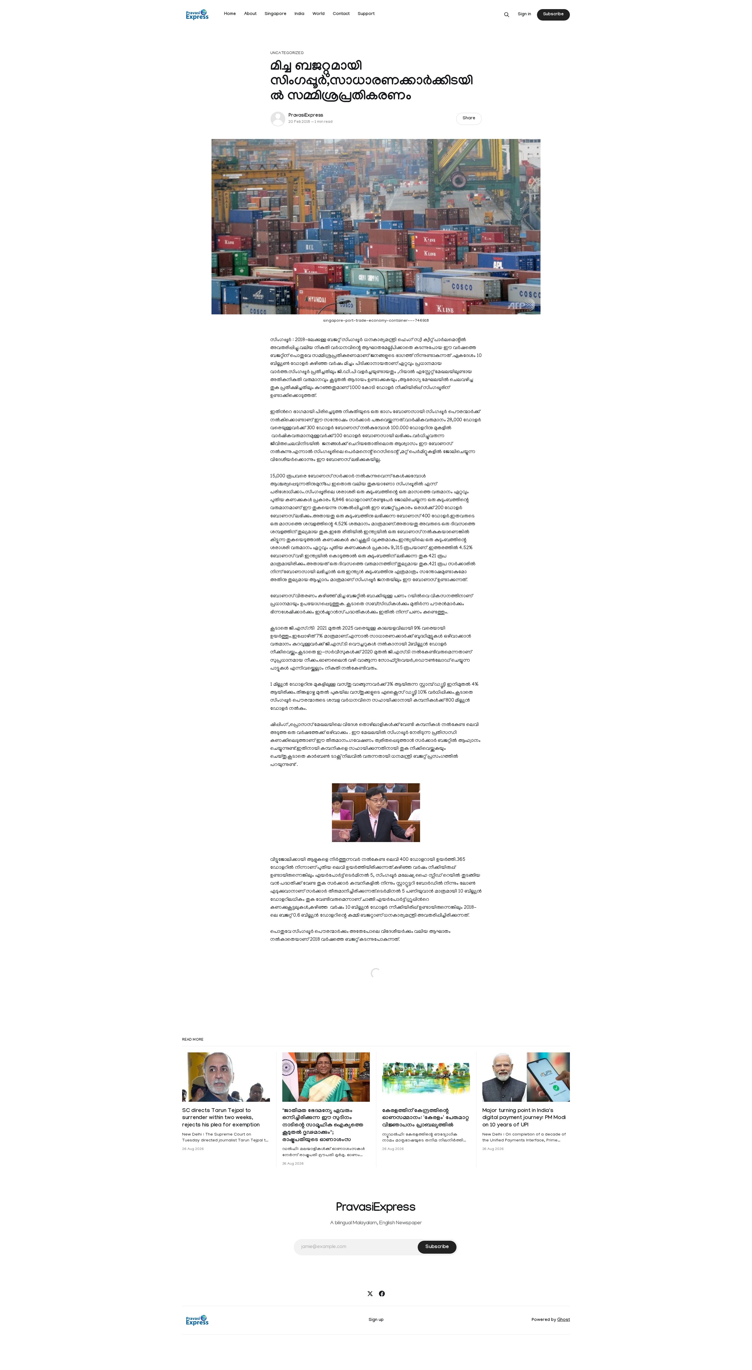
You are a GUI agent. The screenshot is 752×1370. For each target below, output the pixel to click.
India (299, 14)
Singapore (275, 14)
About (250, 14)
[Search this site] (506, 14)
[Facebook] (382, 1294)
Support (366, 14)
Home (230, 14)
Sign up (376, 1320)
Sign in (524, 14)
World (319, 14)
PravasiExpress (305, 116)
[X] (370, 1294)
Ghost (563, 1320)
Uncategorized (287, 53)
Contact (341, 14)
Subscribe (553, 14)
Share (469, 118)
